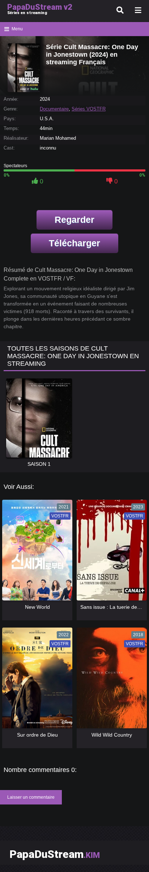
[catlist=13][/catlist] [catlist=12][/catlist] (35, 552)
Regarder (74, 219)
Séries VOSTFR (89, 109)
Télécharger (74, 243)
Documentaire (54, 109)
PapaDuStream (54, 854)
